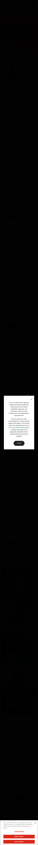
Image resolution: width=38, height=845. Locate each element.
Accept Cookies (19, 841)
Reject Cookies (19, 836)
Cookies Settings (19, 831)
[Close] (35, 823)
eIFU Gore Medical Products (17, 427)
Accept (19, 443)
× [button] (31, 399)
